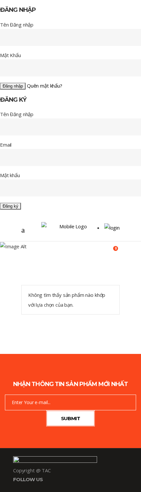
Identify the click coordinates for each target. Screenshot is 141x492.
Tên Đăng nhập (16, 24)
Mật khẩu (10, 175)
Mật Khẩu (10, 55)
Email (5, 144)
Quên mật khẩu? (44, 85)
